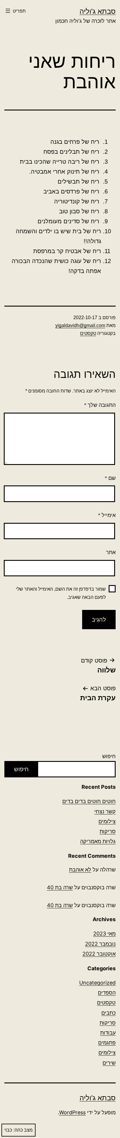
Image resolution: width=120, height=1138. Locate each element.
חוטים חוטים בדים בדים (89, 801)
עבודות (108, 1033)
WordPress (72, 1112)
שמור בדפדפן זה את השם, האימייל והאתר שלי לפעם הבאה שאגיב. (61, 593)
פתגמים (107, 1043)
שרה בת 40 (60, 887)
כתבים (108, 1013)
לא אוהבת (80, 870)
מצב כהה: (23, 1129)
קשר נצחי (105, 811)
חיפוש (109, 756)
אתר (111, 552)
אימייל (107, 515)
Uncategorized (97, 983)
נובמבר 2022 (100, 944)
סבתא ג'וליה (98, 11)
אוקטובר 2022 (99, 954)
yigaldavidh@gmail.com (80, 325)
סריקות (108, 831)
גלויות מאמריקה (98, 841)
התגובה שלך (100, 405)
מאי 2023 (104, 934)
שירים (109, 1063)
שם (110, 478)
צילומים (107, 821)
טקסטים (88, 333)
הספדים (107, 993)
